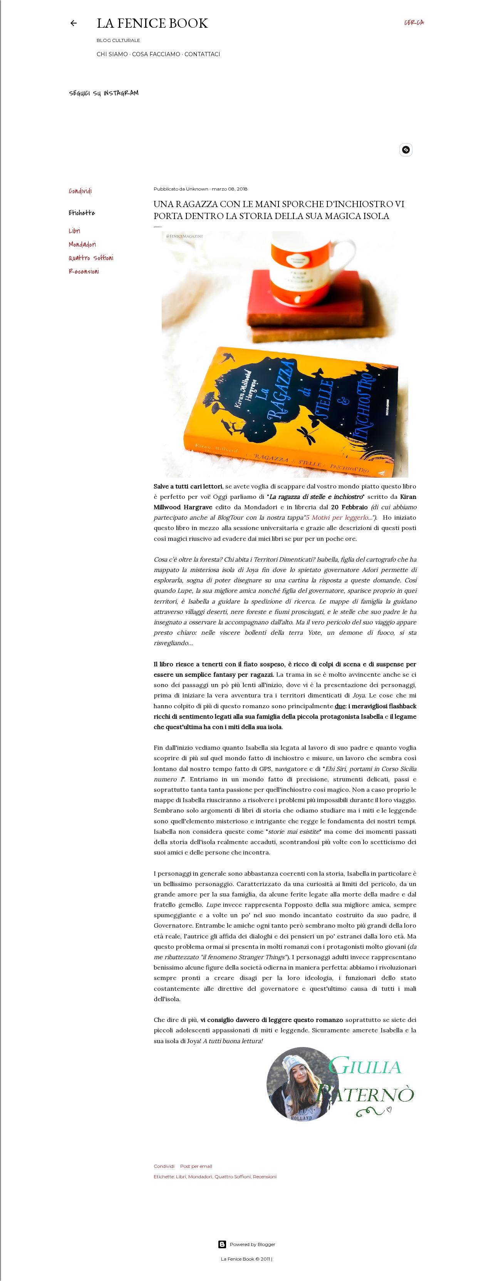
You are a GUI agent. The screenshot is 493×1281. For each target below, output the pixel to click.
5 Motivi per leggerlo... (338, 517)
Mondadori (82, 244)
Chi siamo (112, 54)
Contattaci (202, 54)
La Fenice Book (152, 23)
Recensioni (84, 271)
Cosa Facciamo (156, 54)
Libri (74, 231)
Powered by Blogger (252, 1244)
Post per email (196, 1166)
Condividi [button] (80, 191)
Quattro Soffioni (91, 258)
